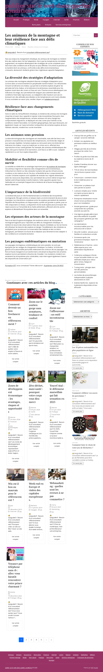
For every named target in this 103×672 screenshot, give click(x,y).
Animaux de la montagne (41, 47)
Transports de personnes (85, 658)
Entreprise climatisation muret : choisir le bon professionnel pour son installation (86, 200)
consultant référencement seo (37, 52)
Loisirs (75, 442)
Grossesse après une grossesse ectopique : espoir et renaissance (86, 239)
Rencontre (49, 658)
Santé (66, 20)
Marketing (55, 509)
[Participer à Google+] (22, 277)
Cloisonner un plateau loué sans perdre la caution (84, 186)
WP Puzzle (94, 668)
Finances (76, 20)
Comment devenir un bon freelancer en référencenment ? (14, 314)
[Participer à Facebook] (7, 277)
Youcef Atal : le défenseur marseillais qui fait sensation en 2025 (57, 394)
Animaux (17, 47)
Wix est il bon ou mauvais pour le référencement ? (15, 492)
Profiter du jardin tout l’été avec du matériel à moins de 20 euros (86, 158)
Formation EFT (10, 265)
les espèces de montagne (56, 166)
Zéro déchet (35, 414)
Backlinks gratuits (79, 122)
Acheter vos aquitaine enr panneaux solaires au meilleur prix (85, 143)
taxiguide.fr (12, 52)
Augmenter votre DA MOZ (53, 265)
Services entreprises (63, 25)
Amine (12, 592)
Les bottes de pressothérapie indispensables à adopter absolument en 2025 (85, 277)
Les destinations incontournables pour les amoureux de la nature (83, 226)
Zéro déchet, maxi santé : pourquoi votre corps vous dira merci (36, 394)
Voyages (46, 20)
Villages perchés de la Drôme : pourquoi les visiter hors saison (85, 151)
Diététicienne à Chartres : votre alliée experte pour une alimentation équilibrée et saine (86, 248)
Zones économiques (13, 426)
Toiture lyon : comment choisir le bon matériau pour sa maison (85, 179)
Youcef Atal (56, 414)
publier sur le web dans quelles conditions (48, 8)
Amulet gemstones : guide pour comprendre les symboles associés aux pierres (86, 208)
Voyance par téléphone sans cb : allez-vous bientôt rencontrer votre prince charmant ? (15, 575)
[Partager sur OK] (17, 277)
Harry (54, 505)
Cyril (32, 323)
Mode (36, 20)
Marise (12, 417)
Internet (57, 20)
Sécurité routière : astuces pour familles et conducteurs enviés (86, 233)
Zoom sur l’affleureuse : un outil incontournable (57, 314)
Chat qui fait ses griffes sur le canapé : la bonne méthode (85, 137)
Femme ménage (15, 658)
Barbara (34, 505)
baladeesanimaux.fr (51, 99)
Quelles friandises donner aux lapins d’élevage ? (85, 165)
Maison (87, 20)
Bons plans (36, 25)
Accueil (16, 20)
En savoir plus (77, 368)
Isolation (76, 655)
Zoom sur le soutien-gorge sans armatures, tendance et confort (36, 310)
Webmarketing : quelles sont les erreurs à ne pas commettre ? (57, 491)
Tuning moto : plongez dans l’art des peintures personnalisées (84, 269)
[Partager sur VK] (12, 277)
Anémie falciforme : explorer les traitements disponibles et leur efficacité (86, 285)
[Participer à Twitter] (27, 277)
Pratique (26, 20)
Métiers (92, 655)
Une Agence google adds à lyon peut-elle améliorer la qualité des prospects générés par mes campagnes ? (86, 217)
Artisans (48, 25)
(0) (21, 334)
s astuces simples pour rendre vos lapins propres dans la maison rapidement (85, 193)
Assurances (27, 655)
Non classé (32, 658)
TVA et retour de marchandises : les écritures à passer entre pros (86, 172)
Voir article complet (15, 360)
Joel (11, 505)
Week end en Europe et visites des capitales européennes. (36, 492)
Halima (12, 329)
